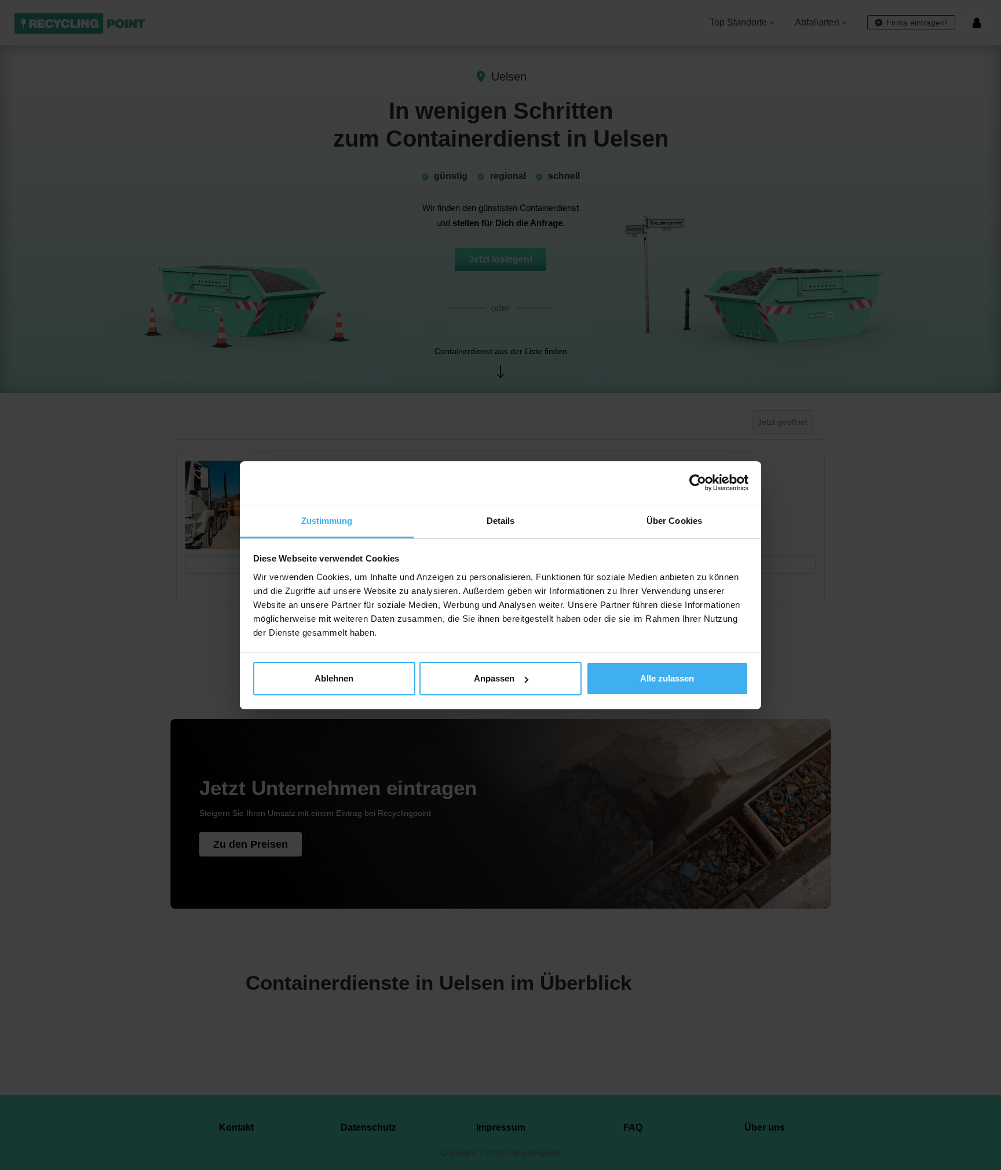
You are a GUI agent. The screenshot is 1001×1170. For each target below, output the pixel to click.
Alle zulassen (667, 678)
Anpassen (494, 678)
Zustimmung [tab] (327, 521)
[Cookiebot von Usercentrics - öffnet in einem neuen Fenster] (697, 482)
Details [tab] (501, 521)
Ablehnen (334, 678)
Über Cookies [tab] (674, 521)
